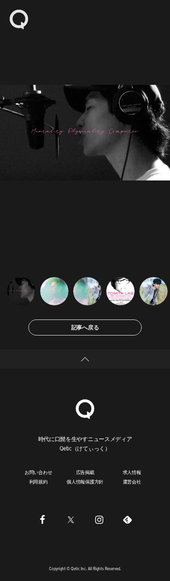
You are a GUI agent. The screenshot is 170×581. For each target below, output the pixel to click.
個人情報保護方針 (85, 481)
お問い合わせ (38, 472)
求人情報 (132, 472)
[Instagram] (99, 519)
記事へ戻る (85, 327)
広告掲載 (85, 472)
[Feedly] (127, 519)
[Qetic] (19, 19)
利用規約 (38, 481)
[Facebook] (42, 519)
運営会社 (132, 481)
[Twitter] (71, 519)
